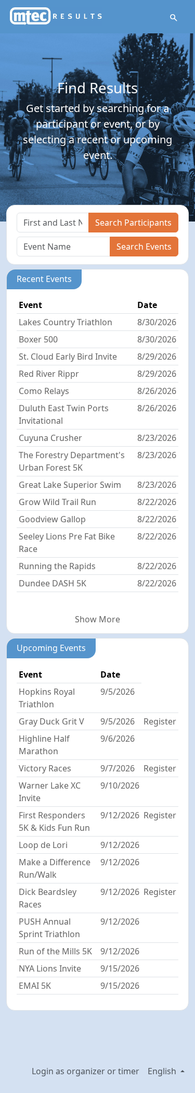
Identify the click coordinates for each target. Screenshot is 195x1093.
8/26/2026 (156, 391)
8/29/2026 (156, 356)
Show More (97, 619)
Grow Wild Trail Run (57, 502)
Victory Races (45, 768)
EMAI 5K (35, 985)
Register (160, 721)
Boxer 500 (38, 339)
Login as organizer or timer (85, 1071)
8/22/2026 (156, 502)
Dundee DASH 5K (52, 583)
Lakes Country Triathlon (65, 322)
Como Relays (44, 391)
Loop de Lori (43, 845)
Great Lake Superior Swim (70, 484)
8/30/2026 (156, 322)
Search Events (144, 246)
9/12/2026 (119, 815)
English (163, 1071)
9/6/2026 (117, 738)
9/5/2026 (117, 691)
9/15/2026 (119, 968)
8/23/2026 (156, 438)
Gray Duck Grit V (51, 721)
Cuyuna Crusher (50, 438)
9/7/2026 (117, 768)
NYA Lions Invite (50, 968)
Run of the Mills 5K (55, 951)
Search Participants (133, 222)
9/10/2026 (119, 785)
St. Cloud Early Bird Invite (68, 356)
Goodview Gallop (52, 519)
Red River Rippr (49, 373)
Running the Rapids (57, 566)
